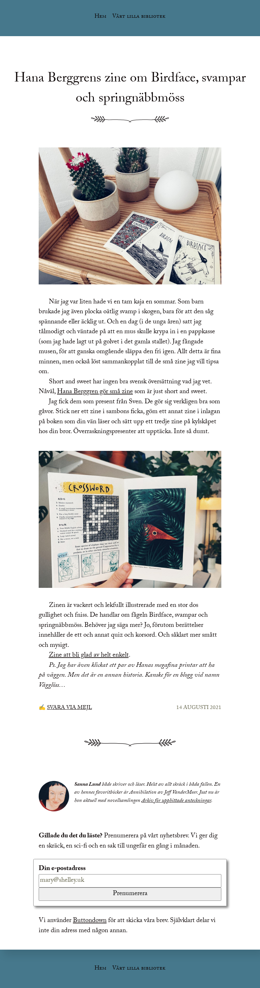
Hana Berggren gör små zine (95, 392)
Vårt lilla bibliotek (139, 17)
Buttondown (90, 921)
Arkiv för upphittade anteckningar (176, 801)
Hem (100, 17)
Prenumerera (130, 894)
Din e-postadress (62, 869)
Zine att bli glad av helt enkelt (89, 655)
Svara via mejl (69, 708)
